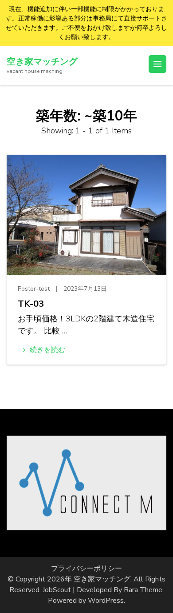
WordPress (106, 600)
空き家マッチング (42, 62)
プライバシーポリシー (86, 568)
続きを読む (47, 350)
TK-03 (31, 304)
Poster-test (34, 288)
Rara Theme (143, 590)
